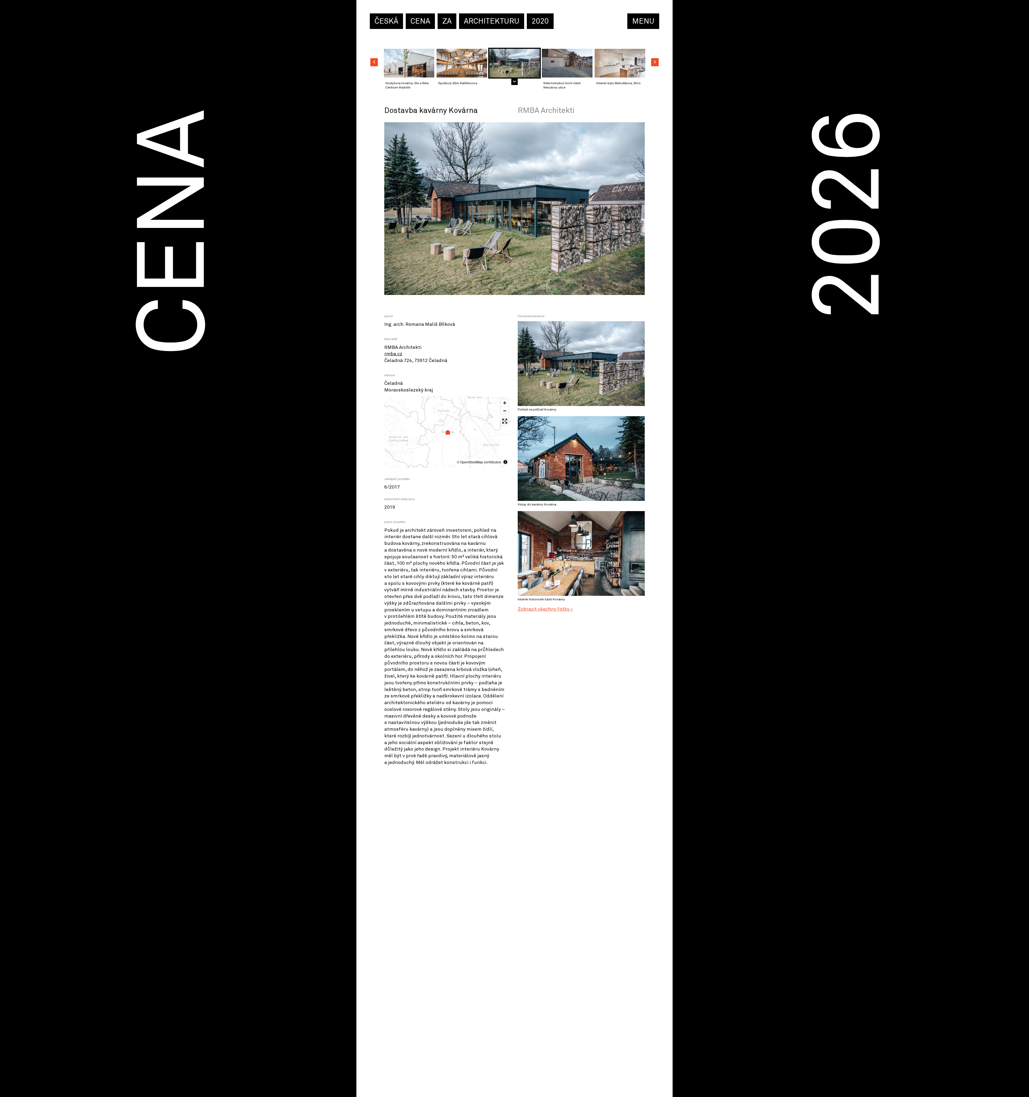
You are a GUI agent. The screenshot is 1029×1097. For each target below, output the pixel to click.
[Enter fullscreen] (505, 421)
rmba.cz (393, 354)
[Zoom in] (505, 403)
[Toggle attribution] (505, 462)
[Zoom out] (505, 411)
